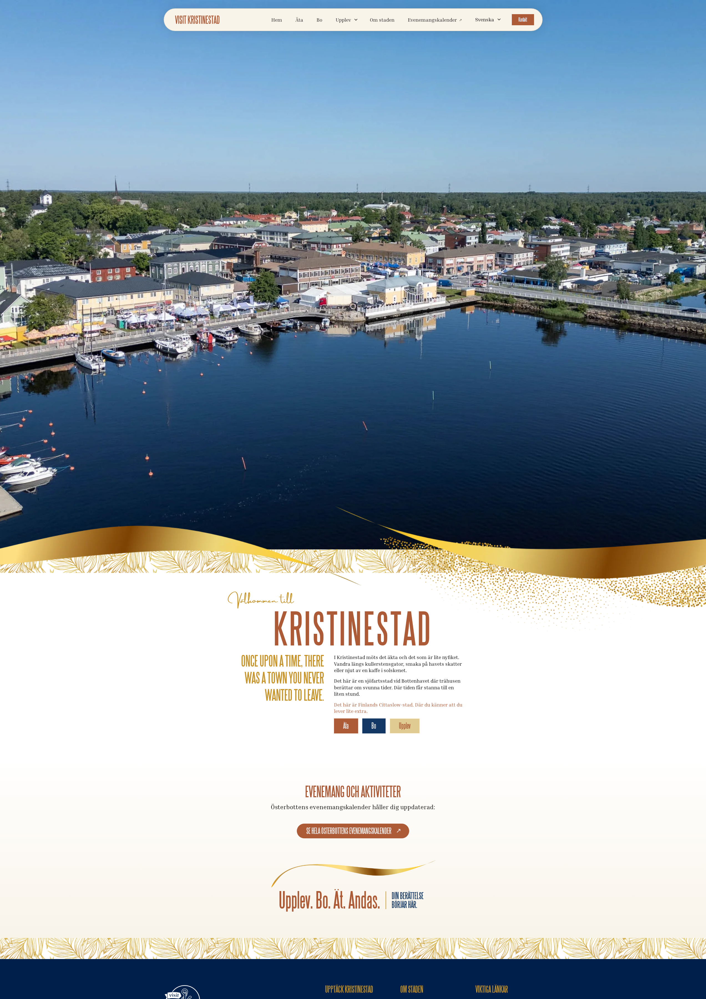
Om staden (382, 20)
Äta (299, 20)
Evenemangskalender (432, 20)
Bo (319, 20)
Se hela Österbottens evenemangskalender (348, 830)
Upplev (405, 725)
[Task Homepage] (197, 20)
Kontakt (522, 19)
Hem (276, 20)
